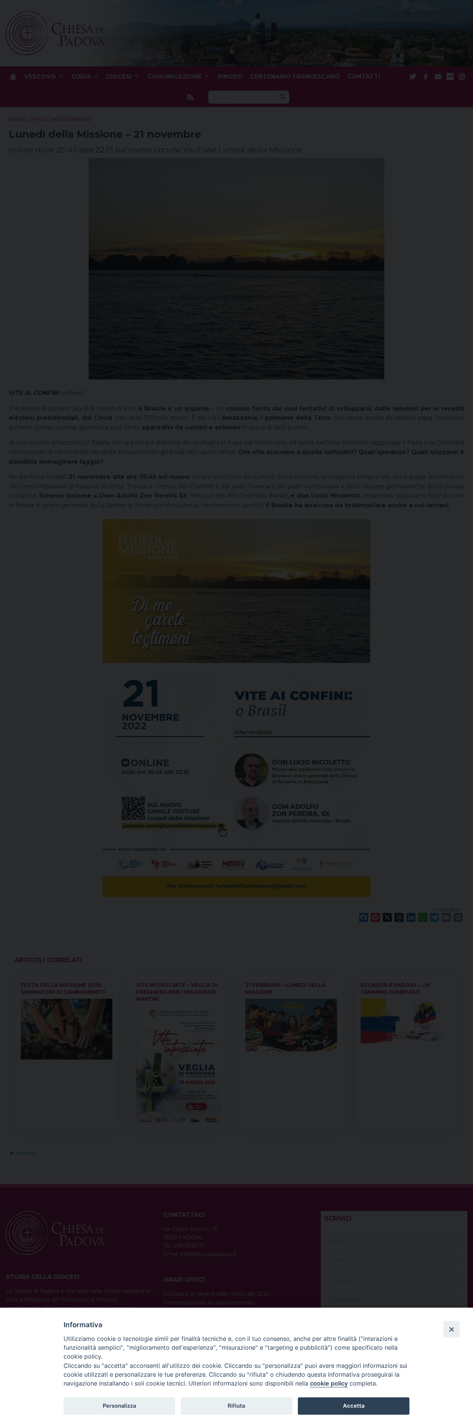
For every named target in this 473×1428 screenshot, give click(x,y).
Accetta (353, 1406)
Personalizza (119, 1406)
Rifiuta (236, 1406)
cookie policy (329, 1383)
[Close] (451, 1329)
